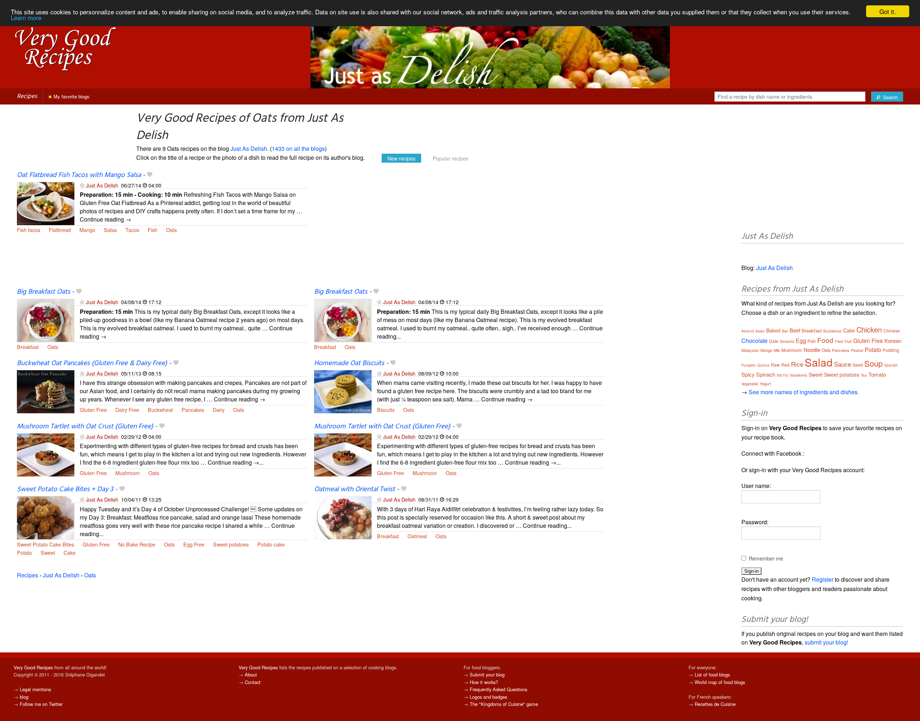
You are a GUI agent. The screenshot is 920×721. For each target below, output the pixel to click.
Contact (253, 682)
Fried (839, 341)
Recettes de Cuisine (715, 704)
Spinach (765, 374)
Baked (773, 330)
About (251, 674)
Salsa (110, 229)
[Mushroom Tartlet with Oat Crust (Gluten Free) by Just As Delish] (45, 454)
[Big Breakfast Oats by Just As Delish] (45, 320)
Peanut (857, 350)
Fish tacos (28, 229)
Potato (24, 552)
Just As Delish (248, 148)
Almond (747, 331)
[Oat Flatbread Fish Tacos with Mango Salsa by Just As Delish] (45, 203)
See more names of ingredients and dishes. (804, 392)
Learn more (26, 17)
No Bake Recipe (136, 544)
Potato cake (271, 544)
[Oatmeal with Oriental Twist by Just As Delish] (343, 517)
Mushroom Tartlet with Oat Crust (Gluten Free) (85, 426)
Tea (864, 375)
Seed (857, 365)
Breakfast (28, 346)
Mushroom (127, 472)
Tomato (877, 374)
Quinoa (763, 365)
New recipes (401, 158)
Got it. (887, 11)
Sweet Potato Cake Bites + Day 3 (65, 489)
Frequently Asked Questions (498, 689)
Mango (87, 229)
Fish (152, 229)
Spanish (891, 365)
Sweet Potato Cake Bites (45, 544)
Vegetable (749, 383)
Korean (892, 340)
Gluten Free (93, 409)
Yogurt (765, 383)
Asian (760, 331)
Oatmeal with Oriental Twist (354, 489)
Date (773, 341)
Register (822, 579)
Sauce (842, 363)
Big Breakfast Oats (43, 292)
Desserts (787, 341)
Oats (171, 229)
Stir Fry (782, 375)
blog (24, 696)
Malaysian (750, 350)
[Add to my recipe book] (149, 175)
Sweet (48, 552)
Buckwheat (160, 409)
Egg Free (193, 544)
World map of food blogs (720, 682)
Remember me (766, 558)
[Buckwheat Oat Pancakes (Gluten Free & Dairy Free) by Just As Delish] (45, 391)
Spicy (748, 374)
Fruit (848, 341)
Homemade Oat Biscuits (349, 363)
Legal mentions (35, 689)
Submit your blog (487, 674)
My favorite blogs (70, 96)
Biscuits (386, 409)
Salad (819, 362)
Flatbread (60, 229)
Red (785, 365)
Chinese (891, 330)
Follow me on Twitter (41, 704)
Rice (797, 363)
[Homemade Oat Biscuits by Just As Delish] (343, 391)
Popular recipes (450, 158)
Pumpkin (748, 365)
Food (825, 340)
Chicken (869, 329)
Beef (795, 330)
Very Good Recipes (33, 667)
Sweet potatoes (231, 544)
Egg (801, 340)
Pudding (891, 350)
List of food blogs (712, 674)
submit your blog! (826, 642)
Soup (873, 363)
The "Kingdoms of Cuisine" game (504, 704)
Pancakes (192, 409)
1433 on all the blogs (298, 148)
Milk (777, 350)
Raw (775, 365)
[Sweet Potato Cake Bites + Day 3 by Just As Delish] (45, 517)
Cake (69, 552)
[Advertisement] (459, 229)
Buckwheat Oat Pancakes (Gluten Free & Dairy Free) (92, 363)
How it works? (484, 682)
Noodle (812, 349)
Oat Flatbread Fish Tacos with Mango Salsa (79, 175)
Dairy (219, 409)
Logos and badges (488, 696)
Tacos (132, 229)
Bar (785, 331)
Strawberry (798, 375)
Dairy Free (127, 409)
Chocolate (754, 340)
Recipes (27, 96)
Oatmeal (417, 536)
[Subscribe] (82, 185)
